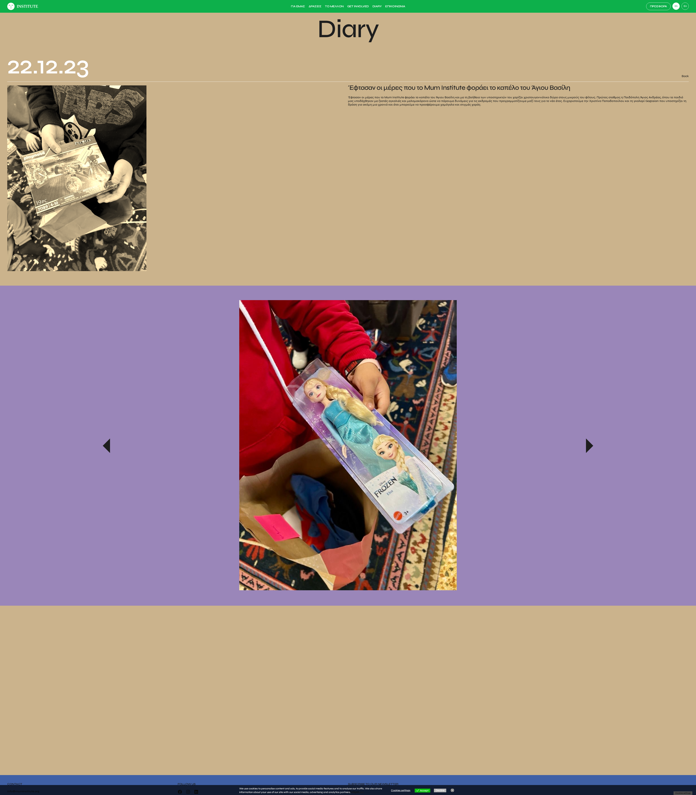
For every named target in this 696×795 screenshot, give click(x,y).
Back (685, 76)
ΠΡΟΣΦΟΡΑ (658, 6)
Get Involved (358, 6)
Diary (377, 6)
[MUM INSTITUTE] (22, 6)
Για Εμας (298, 6)
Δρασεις (315, 6)
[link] (685, 6)
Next (589, 445)
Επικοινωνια (395, 6)
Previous (106, 445)
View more (357, 792)
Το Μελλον (334, 6)
